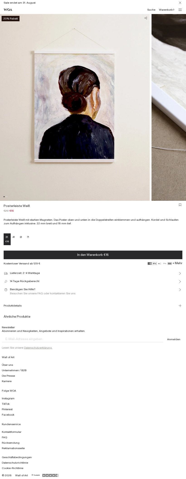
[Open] (180, 9)
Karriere (7, 381)
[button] (4, 196)
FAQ (4, 437)
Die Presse (8, 375)
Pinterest (7, 409)
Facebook (8, 414)
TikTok (6, 403)
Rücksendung (11, 442)
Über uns (7, 365)
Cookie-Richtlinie (12, 468)
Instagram (8, 398)
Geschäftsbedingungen (17, 457)
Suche (151, 9)
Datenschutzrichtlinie (15, 462)
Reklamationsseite (13, 448)
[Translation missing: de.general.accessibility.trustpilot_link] (35, 475)
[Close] (180, 2)
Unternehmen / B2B (14, 370)
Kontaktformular (11, 432)
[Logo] (8, 10)
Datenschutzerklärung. (38, 347)
